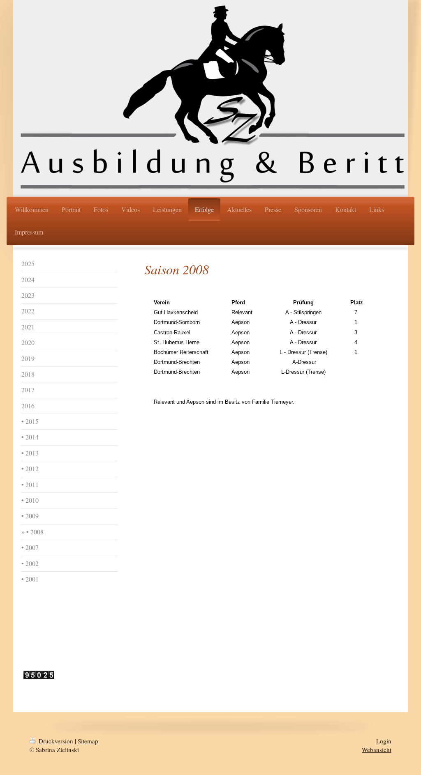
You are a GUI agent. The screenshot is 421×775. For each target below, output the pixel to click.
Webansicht (376, 749)
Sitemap (88, 741)
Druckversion (56, 741)
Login (383, 741)
